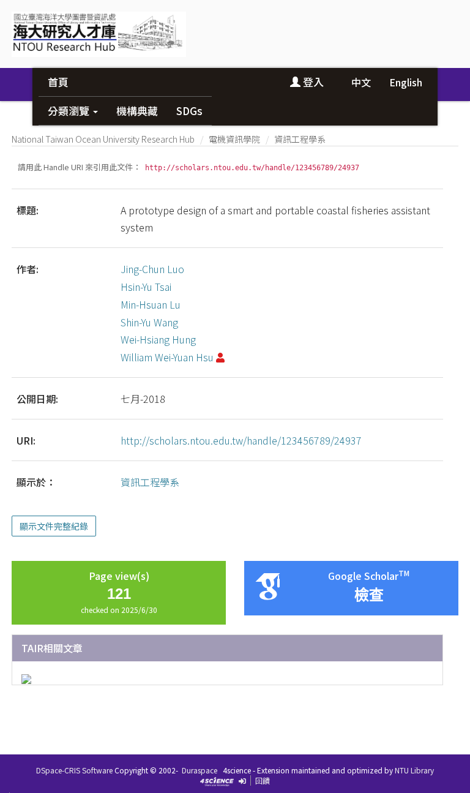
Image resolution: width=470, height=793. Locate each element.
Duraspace (199, 770)
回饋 (262, 780)
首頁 (58, 81)
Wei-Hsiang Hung (158, 339)
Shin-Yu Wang (149, 322)
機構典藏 (137, 110)
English (405, 82)
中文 (361, 82)
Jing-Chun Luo (152, 268)
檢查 (369, 595)
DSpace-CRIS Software (74, 770)
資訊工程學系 (300, 139)
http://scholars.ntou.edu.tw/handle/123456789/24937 (241, 440)
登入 (312, 81)
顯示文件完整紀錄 (54, 526)
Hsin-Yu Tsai (146, 286)
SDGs (189, 110)
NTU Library (414, 770)
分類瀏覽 (70, 110)
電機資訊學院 (234, 139)
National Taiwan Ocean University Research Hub (103, 139)
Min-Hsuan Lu (151, 304)
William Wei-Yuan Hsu (167, 357)
